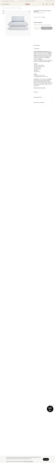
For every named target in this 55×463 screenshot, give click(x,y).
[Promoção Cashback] (50, 409)
